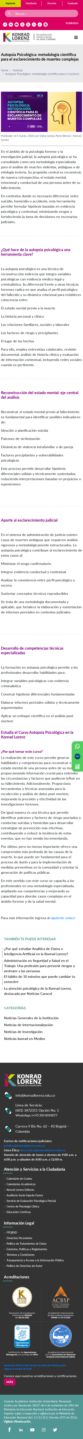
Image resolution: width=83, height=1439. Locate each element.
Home (4, 70)
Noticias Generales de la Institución (31, 1018)
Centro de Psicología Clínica (23, 1206)
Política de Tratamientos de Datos (27, 1243)
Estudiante (31, 3)
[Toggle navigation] (76, 37)
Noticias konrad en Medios (24, 1038)
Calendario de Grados (19, 1178)
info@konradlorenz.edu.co (35, 1095)
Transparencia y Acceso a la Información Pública (35, 1260)
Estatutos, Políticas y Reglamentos (27, 1249)
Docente (51, 3)
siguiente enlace (63, 918)
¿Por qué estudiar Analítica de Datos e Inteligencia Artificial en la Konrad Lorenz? (36, 951)
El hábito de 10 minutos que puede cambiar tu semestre (39, 979)
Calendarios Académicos (21, 1184)
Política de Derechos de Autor (24, 1265)
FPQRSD (12, 1232)
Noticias (18, 70)
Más (9, 1382)
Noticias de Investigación (23, 1032)
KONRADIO (72, 23)
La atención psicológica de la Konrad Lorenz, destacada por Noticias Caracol (38, 991)
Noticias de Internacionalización (28, 1025)
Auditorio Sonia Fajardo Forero (25, 1195)
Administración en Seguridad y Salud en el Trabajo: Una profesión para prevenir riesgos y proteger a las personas (39, 965)
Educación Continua (19, 1212)
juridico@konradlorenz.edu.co (24, 1145)
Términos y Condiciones (21, 1254)
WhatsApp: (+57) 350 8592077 (36, 1115)
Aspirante (10, 3)
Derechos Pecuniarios (19, 1238)
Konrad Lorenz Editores (20, 1189)
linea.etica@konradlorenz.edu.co (42, 1150)
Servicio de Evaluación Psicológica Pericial (31, 1200)
